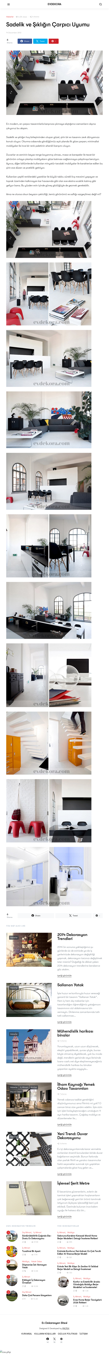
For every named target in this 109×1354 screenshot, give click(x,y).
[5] (12, 1295)
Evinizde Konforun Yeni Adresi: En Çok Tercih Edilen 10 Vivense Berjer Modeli (79, 1252)
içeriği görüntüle (64, 975)
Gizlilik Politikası (67, 1333)
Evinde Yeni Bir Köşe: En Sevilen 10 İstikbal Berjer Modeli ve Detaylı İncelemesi (77, 1267)
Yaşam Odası (16, 1092)
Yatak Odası (36, 1261)
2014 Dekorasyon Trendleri (72, 936)
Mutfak (34, 1087)
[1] (12, 1235)
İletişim (84, 1333)
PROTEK (65, 1328)
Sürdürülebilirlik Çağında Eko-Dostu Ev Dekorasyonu (37, 1237)
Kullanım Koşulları (45, 1333)
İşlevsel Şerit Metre (73, 1183)
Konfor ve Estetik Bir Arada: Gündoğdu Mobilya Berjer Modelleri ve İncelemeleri (86, 1284)
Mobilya (25, 1261)
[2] (12, 1251)
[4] (12, 1280)
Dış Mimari (26, 1232)
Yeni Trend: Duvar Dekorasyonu (72, 1136)
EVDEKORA (54, 4)
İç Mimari (24, 1087)
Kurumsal (26, 1333)
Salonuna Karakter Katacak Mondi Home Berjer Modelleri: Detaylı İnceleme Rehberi (77, 1237)
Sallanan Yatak (70, 985)
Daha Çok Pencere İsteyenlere (36, 1295)
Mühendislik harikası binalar (75, 1033)
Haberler (10, 17)
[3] (12, 1264)
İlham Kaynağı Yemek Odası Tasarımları (76, 1086)
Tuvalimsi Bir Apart (31, 1251)
